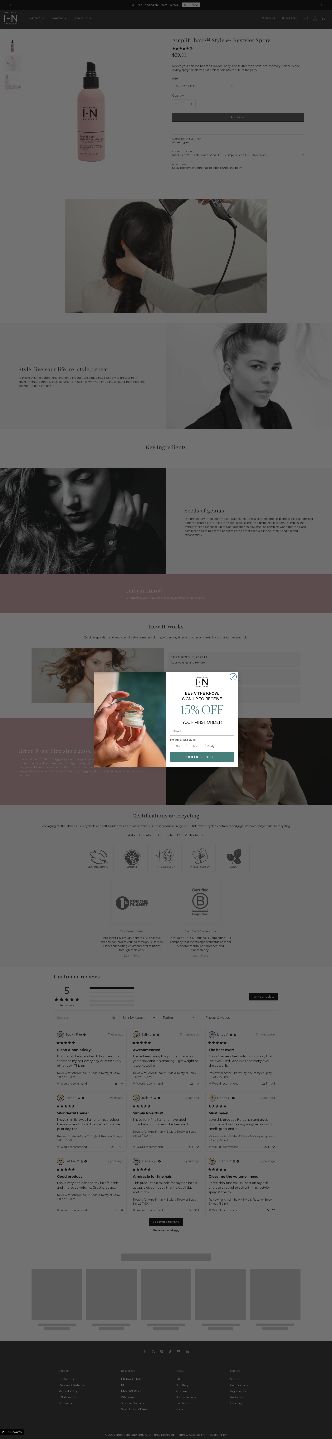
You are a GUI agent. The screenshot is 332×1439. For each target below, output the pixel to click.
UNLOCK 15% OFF (202, 757)
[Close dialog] (233, 676)
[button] (12, 1432)
